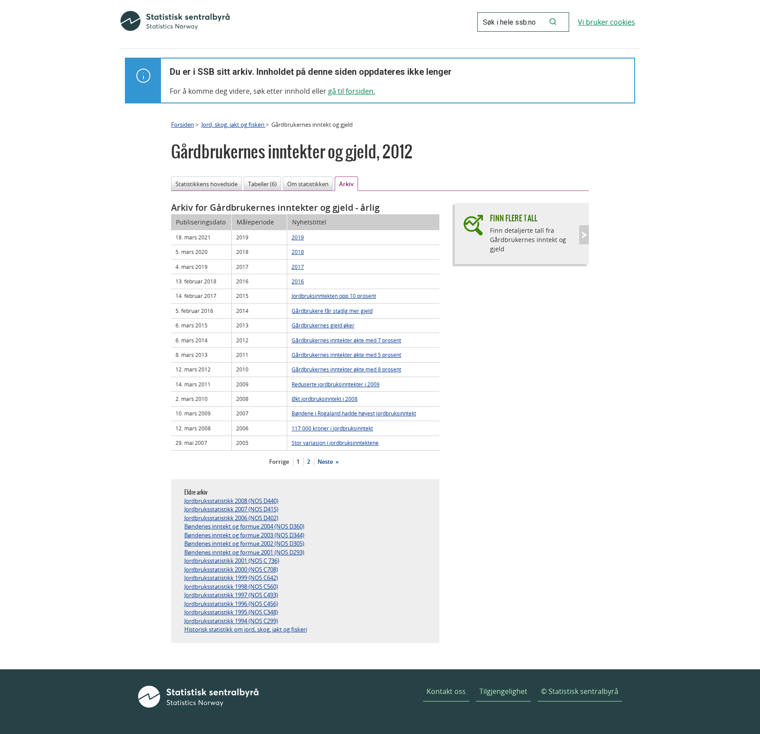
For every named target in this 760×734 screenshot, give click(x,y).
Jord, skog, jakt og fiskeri (233, 124)
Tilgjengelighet (503, 691)
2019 (298, 237)
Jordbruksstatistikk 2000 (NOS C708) (231, 569)
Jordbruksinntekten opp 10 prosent (334, 295)
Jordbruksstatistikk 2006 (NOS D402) (231, 518)
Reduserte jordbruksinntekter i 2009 (336, 384)
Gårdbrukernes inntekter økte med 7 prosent (346, 340)
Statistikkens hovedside (206, 184)
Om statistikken (308, 184)
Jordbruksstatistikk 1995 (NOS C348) (231, 612)
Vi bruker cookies (606, 22)
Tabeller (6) (262, 184)
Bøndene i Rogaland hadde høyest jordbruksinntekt (354, 413)
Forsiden (182, 124)
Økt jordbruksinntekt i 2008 (325, 398)
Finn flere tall (513, 218)
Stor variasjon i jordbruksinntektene (335, 442)
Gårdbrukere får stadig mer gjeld (332, 310)
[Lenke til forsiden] (175, 22)
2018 (298, 251)
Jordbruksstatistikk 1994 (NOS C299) (231, 621)
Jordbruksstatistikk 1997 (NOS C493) (231, 595)
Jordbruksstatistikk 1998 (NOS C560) (231, 587)
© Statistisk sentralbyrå (579, 691)
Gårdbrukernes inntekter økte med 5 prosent (346, 354)
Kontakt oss (446, 691)
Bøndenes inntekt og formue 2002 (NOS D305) (244, 543)
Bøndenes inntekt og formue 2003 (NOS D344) (244, 535)
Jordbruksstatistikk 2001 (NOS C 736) (231, 561)
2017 (298, 266)
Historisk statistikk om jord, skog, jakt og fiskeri (245, 629)
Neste (326, 462)
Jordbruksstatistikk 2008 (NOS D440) (231, 501)
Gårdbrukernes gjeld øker (323, 325)
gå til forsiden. (351, 91)
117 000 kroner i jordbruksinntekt (332, 428)
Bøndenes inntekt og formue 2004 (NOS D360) (244, 526)
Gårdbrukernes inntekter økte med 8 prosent (346, 369)
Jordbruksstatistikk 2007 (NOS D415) (231, 509)
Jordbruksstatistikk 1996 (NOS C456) (231, 604)
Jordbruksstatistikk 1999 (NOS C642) (231, 578)
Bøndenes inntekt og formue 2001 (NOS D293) (244, 552)
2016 (298, 281)
